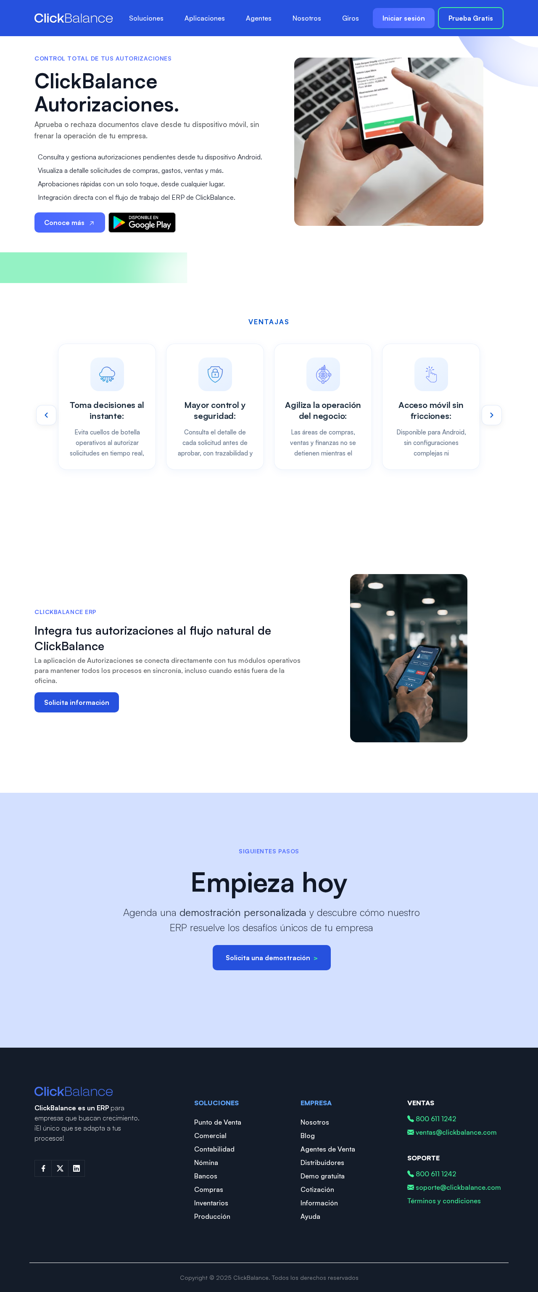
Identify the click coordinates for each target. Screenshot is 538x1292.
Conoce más (64, 222)
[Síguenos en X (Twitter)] (59, 1168)
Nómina (206, 1162)
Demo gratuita (323, 1176)
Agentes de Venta (328, 1149)
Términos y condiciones (444, 1201)
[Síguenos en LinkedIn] (76, 1168)
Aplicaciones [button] (205, 18)
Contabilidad (214, 1149)
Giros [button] (350, 18)
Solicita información (76, 702)
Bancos (205, 1176)
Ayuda (310, 1216)
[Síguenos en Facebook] (42, 1168)
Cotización (317, 1189)
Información (319, 1203)
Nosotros (307, 18)
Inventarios (211, 1203)
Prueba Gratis (470, 18)
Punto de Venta (217, 1122)
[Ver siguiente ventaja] (492, 415)
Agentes (259, 18)
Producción (212, 1216)
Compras (208, 1189)
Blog (308, 1135)
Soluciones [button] (146, 18)
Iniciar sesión (403, 18)
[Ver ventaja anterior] (46, 415)
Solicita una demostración (272, 957)
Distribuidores (322, 1162)
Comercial (210, 1135)
